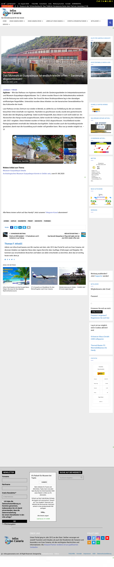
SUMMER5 (44, 482)
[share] (60, 136)
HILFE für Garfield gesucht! (100, 38)
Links (50, 4)
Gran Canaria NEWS (16, 21)
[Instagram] (98, 538)
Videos (56, 554)
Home (5, 21)
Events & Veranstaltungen (77, 21)
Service (5, 24)
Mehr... (92, 180)
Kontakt (68, 4)
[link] (15, 137)
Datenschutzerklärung (104, 554)
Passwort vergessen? (99, 315)
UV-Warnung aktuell (98, 138)
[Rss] (89, 542)
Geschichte (38, 221)
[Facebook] (89, 538)
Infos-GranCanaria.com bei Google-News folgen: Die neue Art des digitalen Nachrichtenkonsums (16, 289)
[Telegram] (94, 542)
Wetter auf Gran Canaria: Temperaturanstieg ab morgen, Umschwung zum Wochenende (52, 6)
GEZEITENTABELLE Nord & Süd (100, 62)
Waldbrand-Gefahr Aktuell (100, 118)
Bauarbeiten (22, 221)
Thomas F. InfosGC (13, 243)
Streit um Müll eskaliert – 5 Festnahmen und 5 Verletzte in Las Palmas (24, 237)
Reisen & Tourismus (12, 72)
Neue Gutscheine (96, 189)
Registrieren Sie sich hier (100, 318)
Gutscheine (43, 4)
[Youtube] (107, 538)
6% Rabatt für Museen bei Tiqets (41, 476)
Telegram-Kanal (51, 212)
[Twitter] (94, 538)
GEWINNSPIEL (76, 4)
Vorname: (5, 476)
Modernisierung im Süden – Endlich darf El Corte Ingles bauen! (72, 288)
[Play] (70, 151)
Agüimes (6, 221)
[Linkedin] (103, 538)
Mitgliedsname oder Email (100, 289)
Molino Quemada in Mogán (27, 138)
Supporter (98, 276)
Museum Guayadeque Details (14, 170)
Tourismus (47, 221)
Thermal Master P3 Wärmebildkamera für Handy (99, 347)
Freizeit (30, 221)
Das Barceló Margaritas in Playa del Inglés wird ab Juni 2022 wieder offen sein (63, 237)
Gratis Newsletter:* (9, 493)
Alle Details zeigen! (43, 516)
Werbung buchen (58, 4)
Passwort (94, 296)
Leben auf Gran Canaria (54, 21)
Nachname (6, 484)
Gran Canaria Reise (34, 21)
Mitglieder (95, 21)
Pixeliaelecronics (47, 554)
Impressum (87, 554)
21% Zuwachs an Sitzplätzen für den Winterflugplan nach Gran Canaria (42, 288)
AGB (94, 554)
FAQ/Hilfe (35, 4)
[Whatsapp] (98, 542)
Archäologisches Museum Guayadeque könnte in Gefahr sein (27, 173)
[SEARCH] (81, 477)
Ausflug (13, 221)
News (4, 72)
